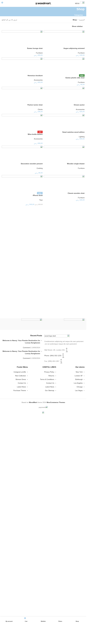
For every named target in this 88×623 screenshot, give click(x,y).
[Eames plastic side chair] (64, 65)
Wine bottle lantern (35, 134)
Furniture (81, 53)
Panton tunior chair (35, 105)
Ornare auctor (79, 105)
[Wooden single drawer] (64, 154)
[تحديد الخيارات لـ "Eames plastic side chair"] (70, 73)
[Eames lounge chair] (22, 38)
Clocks (40, 109)
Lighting (82, 137)
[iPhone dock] (22, 183)
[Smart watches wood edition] (64, 122)
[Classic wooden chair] (64, 183)
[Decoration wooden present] (22, 154)
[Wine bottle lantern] (22, 122)
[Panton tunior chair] (22, 95)
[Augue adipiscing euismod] (64, 38)
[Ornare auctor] (64, 95)
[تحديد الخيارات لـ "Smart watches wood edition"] (70, 127)
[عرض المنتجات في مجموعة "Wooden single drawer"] (70, 158)
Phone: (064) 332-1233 (52, 355)
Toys (41, 200)
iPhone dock (38, 195)
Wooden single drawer (76, 164)
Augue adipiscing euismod (74, 48)
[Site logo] (43, 3)
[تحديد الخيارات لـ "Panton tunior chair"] (28, 100)
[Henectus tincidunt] (22, 65)
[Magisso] (22, 324)
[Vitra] (64, 324)
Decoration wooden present (32, 164)
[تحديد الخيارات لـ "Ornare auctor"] (70, 100)
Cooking (40, 168)
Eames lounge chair (35, 48)
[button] (70, 43)
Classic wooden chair (76, 193)
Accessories (38, 80)
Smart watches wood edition (73, 132)
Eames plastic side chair (75, 78)
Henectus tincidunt (35, 75)
